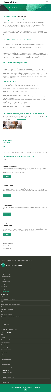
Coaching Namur (4, 357)
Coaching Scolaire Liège (5, 374)
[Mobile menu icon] (47, 2)
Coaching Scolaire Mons (5, 382)
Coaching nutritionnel (5, 291)
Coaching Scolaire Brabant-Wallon (7, 377)
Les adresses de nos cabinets (7, 322)
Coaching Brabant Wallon (6, 359)
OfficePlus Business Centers (6, 296)
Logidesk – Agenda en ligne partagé (8, 299)
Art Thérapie (3, 334)
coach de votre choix (21, 119)
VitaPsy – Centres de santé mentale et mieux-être (10, 304)
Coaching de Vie (4, 284)
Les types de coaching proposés (7, 274)
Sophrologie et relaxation (6, 339)
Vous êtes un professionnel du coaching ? (9, 329)
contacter (45, 116)
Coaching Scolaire (4, 289)
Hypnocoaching (4, 286)
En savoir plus (7, 176)
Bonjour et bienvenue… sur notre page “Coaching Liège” (17, 151)
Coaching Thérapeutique (6, 276)
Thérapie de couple (5, 347)
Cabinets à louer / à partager (6, 314)
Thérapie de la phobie (5, 342)
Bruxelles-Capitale (6, 245)
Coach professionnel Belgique (7, 367)
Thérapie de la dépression (6, 349)
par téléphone (26, 117)
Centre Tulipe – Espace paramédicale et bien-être (10, 316)
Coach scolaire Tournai (5, 364)
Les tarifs (3, 327)
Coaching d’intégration (5, 279)
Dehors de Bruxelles (7, 248)
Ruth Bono (6, 146)
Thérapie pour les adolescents (7, 309)
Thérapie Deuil (4, 352)
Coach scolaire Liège (5, 362)
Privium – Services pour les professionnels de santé (11, 306)
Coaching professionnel (5, 281)
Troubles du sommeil (5, 311)
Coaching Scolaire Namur (6, 379)
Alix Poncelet (7, 142)
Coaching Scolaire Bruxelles (6, 372)
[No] (49, 388)
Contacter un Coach (5, 324)
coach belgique (21, 17)
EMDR (2, 354)
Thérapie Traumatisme (5, 301)
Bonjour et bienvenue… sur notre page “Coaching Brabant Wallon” (19, 156)
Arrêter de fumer (4, 337)
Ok (25, 389)
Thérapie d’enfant (4, 344)
